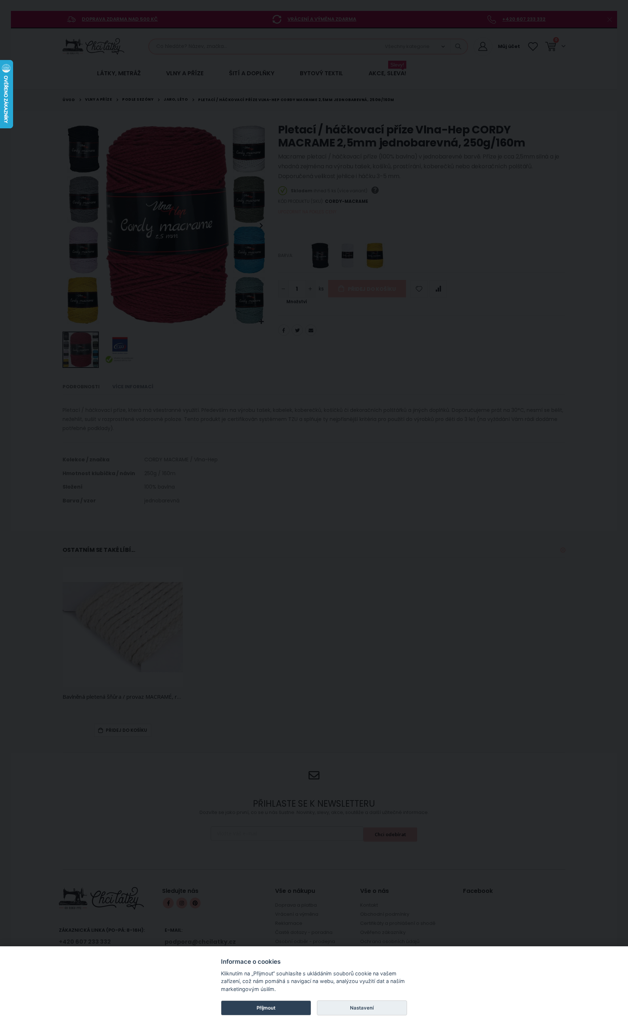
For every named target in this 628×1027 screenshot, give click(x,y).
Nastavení (362, 1008)
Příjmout (266, 1008)
